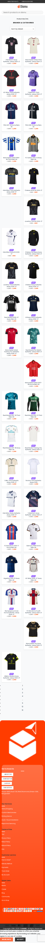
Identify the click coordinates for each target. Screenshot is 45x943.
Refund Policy (6, 845)
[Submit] (41, 12)
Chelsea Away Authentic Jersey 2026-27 (33, 285)
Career (4, 889)
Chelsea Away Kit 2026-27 (33, 190)
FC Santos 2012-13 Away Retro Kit (33, 158)
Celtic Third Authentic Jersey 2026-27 (11, 481)
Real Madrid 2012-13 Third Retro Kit (33, 416)
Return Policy (6, 842)
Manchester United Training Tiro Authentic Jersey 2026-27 (11, 352)
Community (6, 897)
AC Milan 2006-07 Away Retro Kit (33, 579)
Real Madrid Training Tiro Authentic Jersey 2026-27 (33, 449)
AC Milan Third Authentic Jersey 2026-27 (11, 93)
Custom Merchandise (9, 812)
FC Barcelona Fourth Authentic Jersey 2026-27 (33, 612)
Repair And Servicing (9, 823)
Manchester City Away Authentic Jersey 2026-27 (33, 644)
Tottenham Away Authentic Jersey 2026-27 (33, 514)
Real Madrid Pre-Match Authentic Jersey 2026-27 (33, 351)
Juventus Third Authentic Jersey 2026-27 (11, 285)
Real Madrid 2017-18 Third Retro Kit (11, 416)
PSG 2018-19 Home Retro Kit (33, 126)
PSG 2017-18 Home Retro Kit (11, 126)
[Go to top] (41, 940)
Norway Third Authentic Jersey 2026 (33, 481)
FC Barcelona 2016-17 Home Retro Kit (11, 546)
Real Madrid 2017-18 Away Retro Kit (11, 449)
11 (22, 703)
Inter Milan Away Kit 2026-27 (11, 253)
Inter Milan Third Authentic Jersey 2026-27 (11, 191)
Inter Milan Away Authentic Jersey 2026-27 (11, 514)
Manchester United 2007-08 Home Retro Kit (33, 383)
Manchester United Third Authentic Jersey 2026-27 (33, 60)
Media (4, 885)
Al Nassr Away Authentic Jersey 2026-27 (33, 318)
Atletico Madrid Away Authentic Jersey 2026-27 (11, 677)
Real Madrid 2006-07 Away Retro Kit (11, 318)
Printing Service (7, 816)
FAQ (3, 849)
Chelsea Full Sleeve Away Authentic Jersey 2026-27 (33, 253)
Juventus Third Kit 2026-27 (33, 221)
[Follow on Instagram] (36, 1)
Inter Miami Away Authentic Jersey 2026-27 (11, 60)
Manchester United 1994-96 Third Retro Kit (11, 158)
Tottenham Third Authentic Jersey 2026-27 (33, 93)
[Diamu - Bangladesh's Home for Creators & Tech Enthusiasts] (22, 6)
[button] (3, 6)
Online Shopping (7, 809)
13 (22, 710)
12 (22, 706)
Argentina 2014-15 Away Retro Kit (12, 579)
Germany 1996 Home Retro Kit (33, 546)
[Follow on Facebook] (34, 1)
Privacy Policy (6, 838)
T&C (3, 834)
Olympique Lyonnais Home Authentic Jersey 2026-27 (11, 612)
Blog (3, 893)
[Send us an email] (38, 1)
